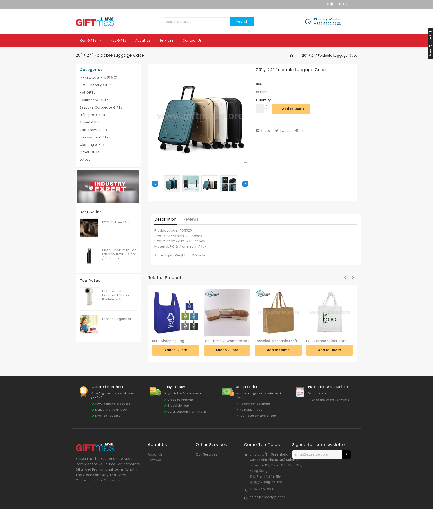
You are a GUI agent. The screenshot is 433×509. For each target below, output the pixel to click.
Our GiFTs (88, 40)
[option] (209, 183)
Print (263, 92)
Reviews (190, 219)
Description (165, 219)
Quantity (263, 100)
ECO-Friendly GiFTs (96, 85)
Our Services (206, 454)
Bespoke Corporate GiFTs (101, 107)
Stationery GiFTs (93, 130)
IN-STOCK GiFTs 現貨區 (98, 77)
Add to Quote (293, 109)
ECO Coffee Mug (116, 222)
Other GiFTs (90, 152)
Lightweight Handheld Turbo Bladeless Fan (115, 295)
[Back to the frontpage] (291, 55)
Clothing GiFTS (92, 144)
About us (142, 40)
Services (166, 40)
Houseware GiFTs (94, 137)
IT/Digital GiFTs (92, 115)
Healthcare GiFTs (94, 100)
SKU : (260, 84)
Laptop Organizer (116, 319)
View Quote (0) (430, 43)
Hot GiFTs (118, 40)
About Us (155, 454)
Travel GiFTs (90, 122)
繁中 (330, 4)
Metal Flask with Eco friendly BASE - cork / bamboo (119, 254)
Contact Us (192, 40)
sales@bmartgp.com (267, 497)
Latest (85, 159)
